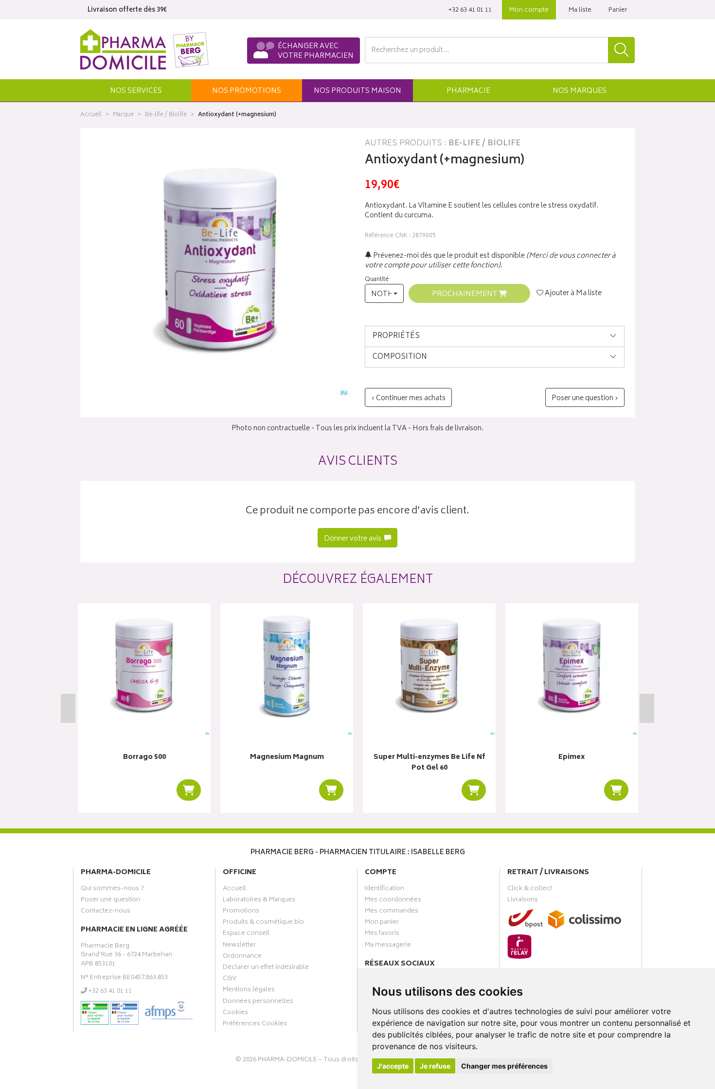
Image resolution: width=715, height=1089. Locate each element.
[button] (135, 90)
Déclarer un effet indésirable (266, 968)
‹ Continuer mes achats (408, 398)
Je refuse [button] (435, 1066)
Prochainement (465, 294)
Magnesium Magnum (287, 757)
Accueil (91, 115)
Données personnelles (258, 1002)
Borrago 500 (144, 757)
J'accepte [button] (393, 1066)
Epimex (571, 757)
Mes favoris (382, 934)
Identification (384, 890)
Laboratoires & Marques (259, 901)
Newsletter (239, 946)
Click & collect (529, 890)
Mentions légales (249, 991)
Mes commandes (391, 912)
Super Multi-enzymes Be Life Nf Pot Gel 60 (429, 763)
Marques (580, 91)
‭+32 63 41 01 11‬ (470, 10)
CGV (229, 979)
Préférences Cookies (255, 1025)
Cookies (235, 1014)
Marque (123, 115)
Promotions (241, 912)
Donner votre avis (353, 539)
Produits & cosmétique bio (263, 923)
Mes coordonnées (393, 901)
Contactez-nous (105, 912)
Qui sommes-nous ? (112, 890)
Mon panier (382, 923)
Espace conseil (246, 934)
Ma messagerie (388, 946)
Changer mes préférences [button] (504, 1066)
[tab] (494, 336)
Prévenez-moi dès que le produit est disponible (448, 256)
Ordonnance (242, 957)
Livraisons (522, 901)
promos (246, 91)
